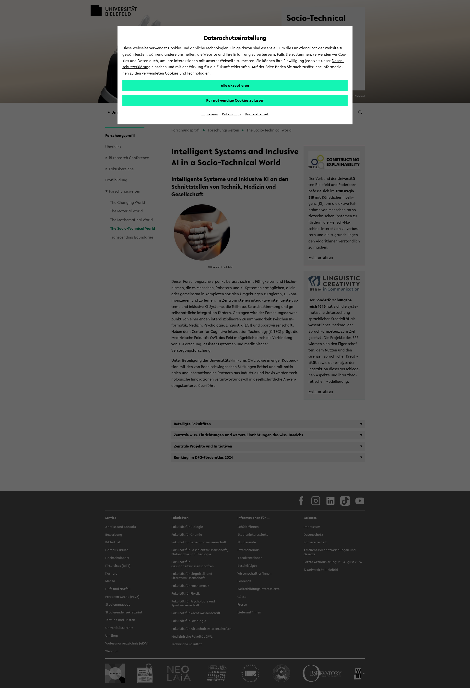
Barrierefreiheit (257, 114)
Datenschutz (231, 114)
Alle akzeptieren (235, 85)
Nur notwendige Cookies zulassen (235, 100)
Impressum (209, 114)
